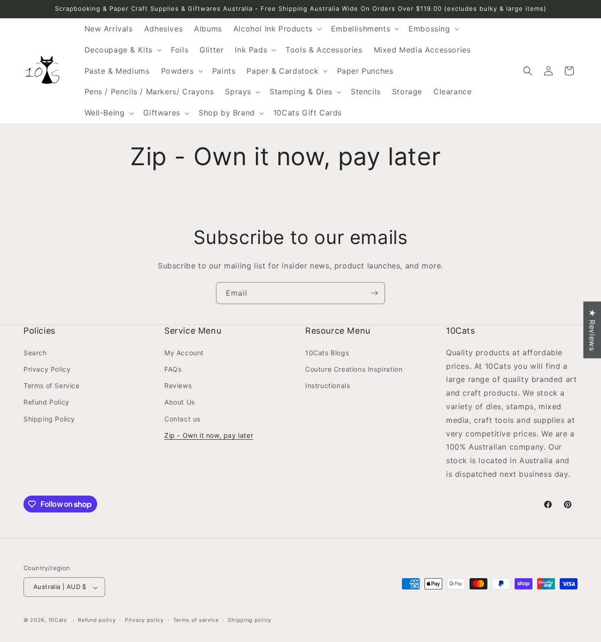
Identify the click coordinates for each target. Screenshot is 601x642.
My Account (184, 352)
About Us (179, 402)
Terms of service (196, 620)
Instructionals (327, 386)
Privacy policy (144, 620)
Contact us (182, 418)
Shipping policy (249, 620)
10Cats (57, 620)
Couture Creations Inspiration (353, 369)
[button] (276, 28)
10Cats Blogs (327, 352)
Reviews (178, 386)
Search (35, 352)
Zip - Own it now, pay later (208, 435)
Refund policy (97, 620)
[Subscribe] (374, 293)
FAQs (172, 369)
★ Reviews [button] (592, 330)
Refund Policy (46, 402)
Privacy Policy (46, 369)
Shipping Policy (49, 418)
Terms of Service (51, 386)
